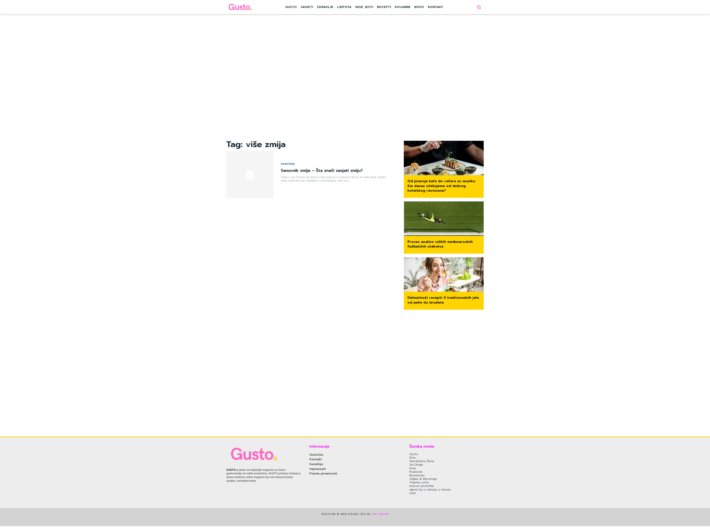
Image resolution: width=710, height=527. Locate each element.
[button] (479, 7)
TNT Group (380, 514)
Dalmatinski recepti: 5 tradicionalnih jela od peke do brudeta (443, 300)
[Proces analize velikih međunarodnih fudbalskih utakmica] (444, 219)
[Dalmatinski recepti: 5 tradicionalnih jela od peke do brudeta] (444, 274)
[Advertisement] (310, 84)
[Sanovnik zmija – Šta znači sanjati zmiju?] (249, 174)
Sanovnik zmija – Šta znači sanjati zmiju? (322, 170)
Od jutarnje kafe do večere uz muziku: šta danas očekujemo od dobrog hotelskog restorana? (442, 186)
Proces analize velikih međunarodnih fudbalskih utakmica (440, 244)
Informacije (319, 446)
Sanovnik (288, 164)
